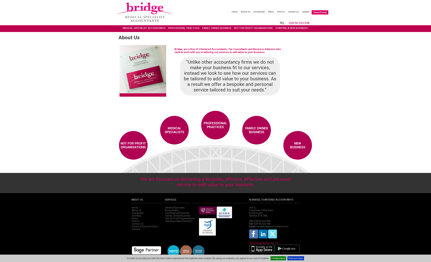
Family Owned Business (216, 28)
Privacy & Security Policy (145, 226)
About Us (245, 11)
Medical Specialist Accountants (144, 28)
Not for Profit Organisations (253, 28)
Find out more (295, 258)
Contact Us (293, 11)
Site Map (136, 215)
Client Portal (320, 12)
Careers (305, 11)
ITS (276, 243)
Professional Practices (184, 28)
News (271, 11)
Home (235, 11)
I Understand (278, 258)
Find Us (281, 11)
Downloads (259, 11)
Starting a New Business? (291, 28)
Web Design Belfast (260, 243)
